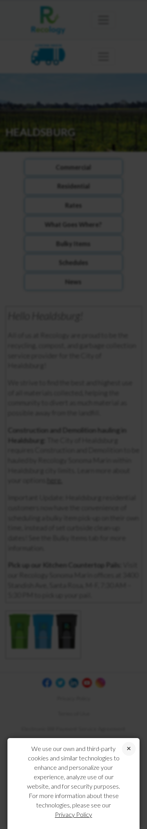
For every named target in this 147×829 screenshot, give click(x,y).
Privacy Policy (73, 814)
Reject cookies (129, 749)
